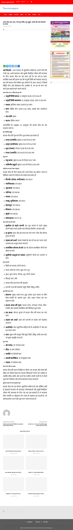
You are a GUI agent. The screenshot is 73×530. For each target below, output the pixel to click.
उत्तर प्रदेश (16, 14)
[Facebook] (27, 1)
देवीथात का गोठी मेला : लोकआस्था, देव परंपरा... (36, 451)
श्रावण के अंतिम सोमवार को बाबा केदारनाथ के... (13, 451)
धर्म (25, 14)
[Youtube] (31, 1)
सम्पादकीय (34, 14)
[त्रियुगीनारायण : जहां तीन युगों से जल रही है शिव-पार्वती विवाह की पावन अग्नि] (13, 484)
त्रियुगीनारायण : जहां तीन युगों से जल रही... (13, 493)
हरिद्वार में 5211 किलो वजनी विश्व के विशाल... (36, 472)
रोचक (39, 14)
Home (5, 14)
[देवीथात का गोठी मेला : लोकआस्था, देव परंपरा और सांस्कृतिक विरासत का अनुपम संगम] (36, 442)
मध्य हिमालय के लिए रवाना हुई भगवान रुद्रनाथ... (36, 493)
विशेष (29, 14)
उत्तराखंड (10, 14)
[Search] (69, 15)
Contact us (18, 1)
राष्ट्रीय (21, 14)
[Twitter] (29, 1)
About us (23, 1)
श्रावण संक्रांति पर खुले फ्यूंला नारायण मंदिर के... (13, 472)
